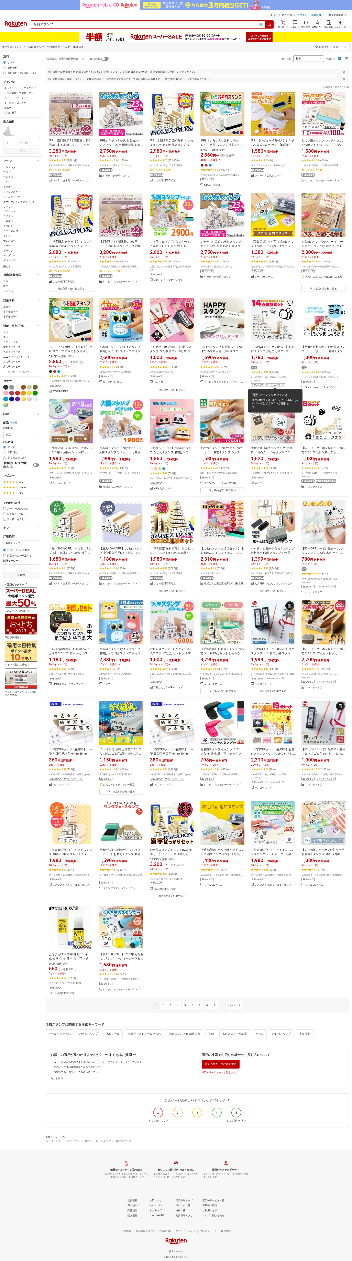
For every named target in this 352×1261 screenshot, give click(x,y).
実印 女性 (305, 1033)
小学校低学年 (10, 311)
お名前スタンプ (88, 1033)
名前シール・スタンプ (98, 1141)
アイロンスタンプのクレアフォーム (223, 382)
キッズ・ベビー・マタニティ (63, 1141)
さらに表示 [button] (10, 112)
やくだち (259, 483)
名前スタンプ (123, 1141)
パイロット (9, 211)
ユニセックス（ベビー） (16, 371)
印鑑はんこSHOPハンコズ (168, 280)
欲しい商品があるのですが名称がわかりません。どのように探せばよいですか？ (98, 1062)
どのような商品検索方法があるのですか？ (77, 1067)
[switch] (36, 465)
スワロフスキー (11, 191)
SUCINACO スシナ (113, 382)
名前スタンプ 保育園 (234, 1033)
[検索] (269, 24)
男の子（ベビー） (13, 366)
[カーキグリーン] (35, 387)
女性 (5, 332)
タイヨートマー (11, 196)
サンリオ (8, 206)
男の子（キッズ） (13, 351)
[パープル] (17, 399)
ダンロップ (9, 260)
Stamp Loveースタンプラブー (321, 387)
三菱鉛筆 (8, 221)
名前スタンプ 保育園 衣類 (184, 1033)
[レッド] (17, 393)
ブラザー (8, 172)
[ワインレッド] (11, 393)
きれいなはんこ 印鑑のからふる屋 (323, 276)
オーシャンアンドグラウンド (19, 201)
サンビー (8, 182)
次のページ (234, 1005)
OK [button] (296, 400)
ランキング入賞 (61, 170)
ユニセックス (10, 342)
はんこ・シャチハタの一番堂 (119, 784)
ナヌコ (106, 684)
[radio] (4, 62)
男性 (5, 337)
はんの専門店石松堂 (165, 180)
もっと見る (57, 1078)
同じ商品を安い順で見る (70, 288)
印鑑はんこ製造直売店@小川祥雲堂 (223, 583)
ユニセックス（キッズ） (16, 356)
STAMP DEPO (212, 185)
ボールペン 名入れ (60, 1033)
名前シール (113, 1033)
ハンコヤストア (313, 486)
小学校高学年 (10, 316)
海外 (14, 422)
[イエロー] (29, 393)
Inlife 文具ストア (163, 488)
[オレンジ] (23, 393)
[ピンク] (5, 393)
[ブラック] (5, 387)
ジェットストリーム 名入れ (144, 1033)
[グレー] (11, 387)
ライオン (8, 216)
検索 (22, 150)
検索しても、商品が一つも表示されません (77, 1072)
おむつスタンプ (281, 1033)
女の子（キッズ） (13, 347)
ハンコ (260, 1033)
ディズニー (9, 255)
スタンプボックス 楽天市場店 (220, 483)
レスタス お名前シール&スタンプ (71, 180)
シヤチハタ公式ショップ (116, 175)
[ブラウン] (23, 387)
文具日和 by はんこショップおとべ (274, 583)
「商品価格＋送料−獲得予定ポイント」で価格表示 (72, 58)
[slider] (3, 136)
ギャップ (8, 250)
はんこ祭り (160, 382)
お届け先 (8, 428)
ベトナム (8, 291)
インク (7, 235)
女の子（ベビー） (13, 361)
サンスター (9, 240)
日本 (5, 281)
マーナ (7, 245)
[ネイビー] (11, 399)
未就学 (7, 306)
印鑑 (211, 1033)
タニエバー (9, 187)
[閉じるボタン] (344, 72)
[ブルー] (5, 399)
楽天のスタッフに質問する (220, 1064)
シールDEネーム (264, 276)
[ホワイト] (17, 387)
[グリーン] (35, 393)
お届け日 (8, 442)
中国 (5, 286)
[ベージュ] (29, 387)
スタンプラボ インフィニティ (119, 888)
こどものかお (10, 231)
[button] (337, 15)
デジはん (8, 226)
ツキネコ (8, 177)
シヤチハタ (9, 167)
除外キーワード (11, 560)
